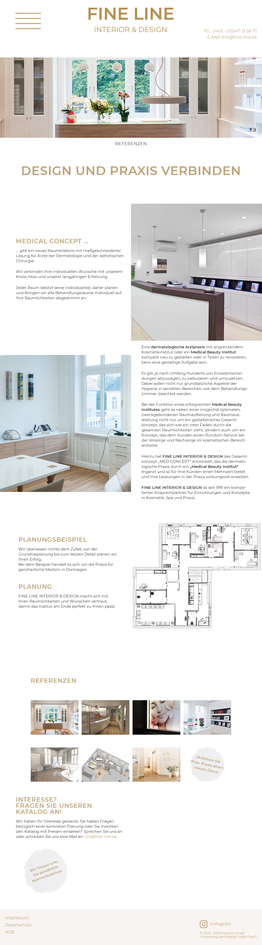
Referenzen (131, 143)
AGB (9, 932)
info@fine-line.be (100, 836)
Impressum (17, 917)
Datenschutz (18, 925)
